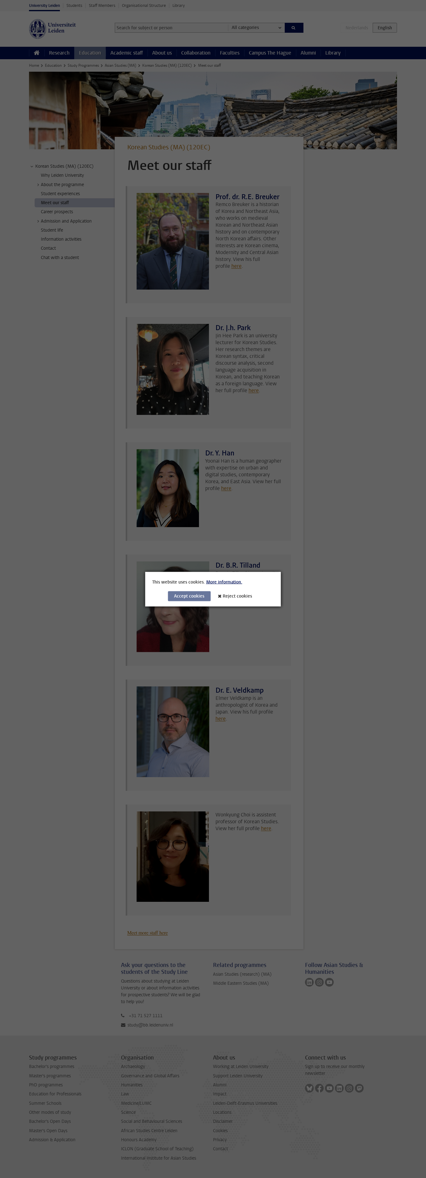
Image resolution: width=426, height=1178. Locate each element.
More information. (224, 582)
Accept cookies (189, 596)
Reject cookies (237, 596)
